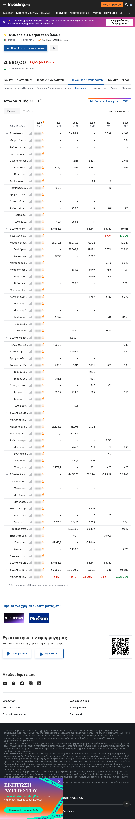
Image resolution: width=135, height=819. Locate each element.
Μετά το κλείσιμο (79, 12)
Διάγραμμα (24, 80)
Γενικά (8, 80)
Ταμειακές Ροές (99, 88)
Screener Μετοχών (27, 12)
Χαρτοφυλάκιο (11, 707)
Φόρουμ (127, 80)
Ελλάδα (45, 12)
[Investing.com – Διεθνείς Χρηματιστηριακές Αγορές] (19, 5)
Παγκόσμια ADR (113, 12)
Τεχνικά (113, 80)
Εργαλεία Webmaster (15, 714)
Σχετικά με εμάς (79, 700)
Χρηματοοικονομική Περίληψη (18, 88)
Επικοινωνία (77, 714)
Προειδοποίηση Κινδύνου (71, 798)
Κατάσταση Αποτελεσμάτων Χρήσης (54, 88)
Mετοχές (8, 12)
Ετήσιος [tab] (11, 111)
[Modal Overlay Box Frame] (31, 798)
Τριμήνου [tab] (28, 111)
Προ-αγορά (60, 12)
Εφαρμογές (9, 700)
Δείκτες (114, 88)
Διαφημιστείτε (78, 707)
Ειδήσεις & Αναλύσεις (50, 80)
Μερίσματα (127, 88)
